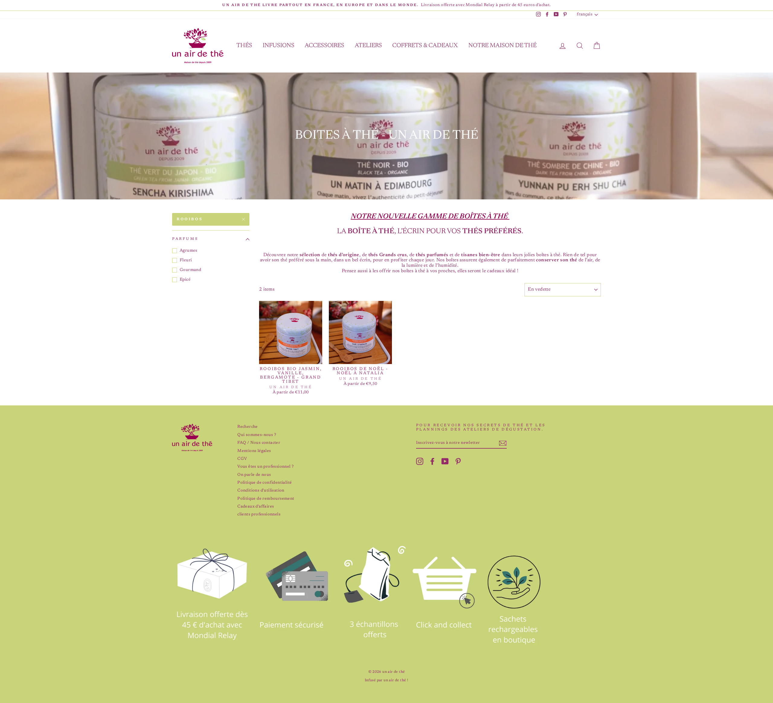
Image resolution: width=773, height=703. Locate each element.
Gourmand (190, 270)
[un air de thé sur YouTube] (445, 461)
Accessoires (324, 46)
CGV (242, 459)
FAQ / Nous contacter (258, 443)
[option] (386, 5)
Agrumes (188, 251)
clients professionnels (259, 514)
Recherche (247, 427)
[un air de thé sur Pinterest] (458, 461)
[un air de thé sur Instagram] (419, 461)
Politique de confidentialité (264, 483)
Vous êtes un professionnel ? (265, 467)
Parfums (185, 239)
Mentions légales (254, 451)
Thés (244, 46)
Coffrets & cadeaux (425, 46)
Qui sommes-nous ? (256, 435)
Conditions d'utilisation (260, 491)
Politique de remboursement (265, 499)
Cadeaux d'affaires (255, 507)
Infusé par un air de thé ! (386, 680)
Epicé (185, 280)
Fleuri (186, 260)
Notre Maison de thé (502, 46)
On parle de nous (254, 475)
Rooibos (190, 219)
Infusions (278, 46)
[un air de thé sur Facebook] (432, 461)
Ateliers (368, 46)
